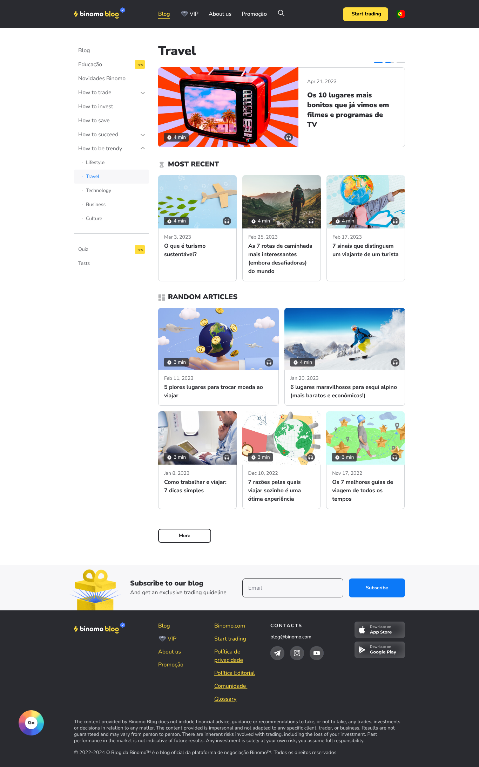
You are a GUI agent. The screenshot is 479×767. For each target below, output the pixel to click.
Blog (164, 14)
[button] (378, 62)
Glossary (225, 699)
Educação (90, 64)
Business (96, 204)
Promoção (254, 14)
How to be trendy (100, 148)
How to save (94, 120)
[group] (281, 107)
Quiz (83, 249)
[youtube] (317, 653)
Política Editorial (234, 673)
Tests (84, 263)
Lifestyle (95, 162)
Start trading (366, 14)
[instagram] (297, 653)
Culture (94, 218)
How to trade (95, 92)
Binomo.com (229, 626)
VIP (194, 14)
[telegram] (277, 653)
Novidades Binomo (102, 78)
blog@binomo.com (290, 637)
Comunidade (230, 686)
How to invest (95, 106)
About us (220, 14)
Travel (92, 176)
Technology (98, 190)
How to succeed (98, 134)
